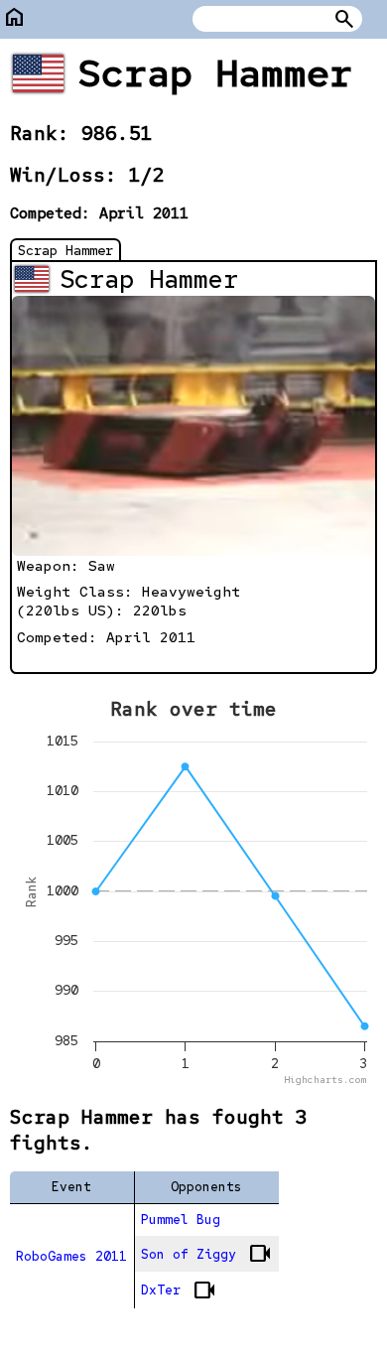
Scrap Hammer (65, 250)
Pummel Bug (180, 1219)
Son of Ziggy (206, 1254)
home (15, 17)
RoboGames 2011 (71, 1256)
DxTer (178, 1290)
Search (344, 19)
